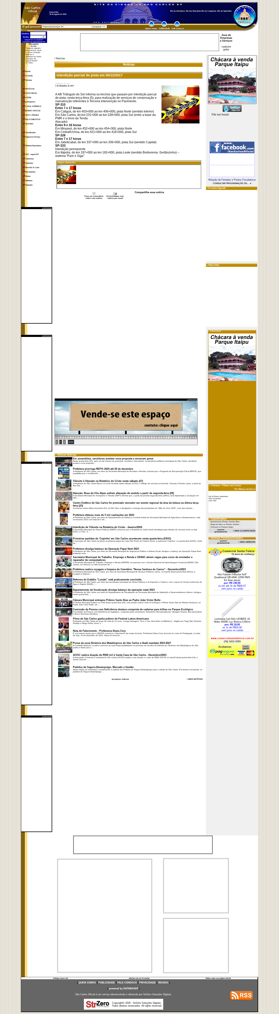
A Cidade (29, 76)
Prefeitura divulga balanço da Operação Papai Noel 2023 (106, 548)
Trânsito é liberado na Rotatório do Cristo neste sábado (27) (108, 481)
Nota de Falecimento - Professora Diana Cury (99, 630)
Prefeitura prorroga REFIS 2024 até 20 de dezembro (103, 468)
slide (71, 441)
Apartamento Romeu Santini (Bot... (225, 522)
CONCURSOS (31, 93)
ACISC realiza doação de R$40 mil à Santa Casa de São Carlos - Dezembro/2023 (119, 655)
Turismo (28, 80)
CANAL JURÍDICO (33, 106)
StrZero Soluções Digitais (157, 994)
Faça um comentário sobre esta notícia (93, 197)
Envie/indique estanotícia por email (115, 197)
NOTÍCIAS (30, 89)
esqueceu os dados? (34, 40)
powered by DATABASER (123, 988)
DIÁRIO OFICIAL (33, 111)
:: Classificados (217, 518)
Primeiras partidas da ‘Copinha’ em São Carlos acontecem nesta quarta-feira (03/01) (122, 538)
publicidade (47, 208)
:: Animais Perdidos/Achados (225, 538)
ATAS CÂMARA (32, 115)
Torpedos (29, 185)
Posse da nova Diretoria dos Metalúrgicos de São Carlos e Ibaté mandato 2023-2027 (122, 643)
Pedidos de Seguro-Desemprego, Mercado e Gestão (103, 667)
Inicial (27, 71)
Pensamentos (30, 172)
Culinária (29, 163)
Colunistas (29, 159)
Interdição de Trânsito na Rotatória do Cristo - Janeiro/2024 (107, 527)
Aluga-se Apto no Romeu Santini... (225, 524)
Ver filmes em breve (244, 489)
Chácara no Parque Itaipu (221, 527)
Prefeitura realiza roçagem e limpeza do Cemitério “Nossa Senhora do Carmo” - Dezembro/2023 (129, 569)
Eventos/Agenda (217, 188)
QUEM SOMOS (87, 982)
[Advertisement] (36, 266)
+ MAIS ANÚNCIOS (246, 542)
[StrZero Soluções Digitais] (97, 1006)
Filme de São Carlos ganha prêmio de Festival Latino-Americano (111, 618)
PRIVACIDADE (147, 982)
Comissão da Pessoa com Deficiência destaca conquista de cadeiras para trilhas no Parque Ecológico (133, 609)
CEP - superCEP (32, 154)
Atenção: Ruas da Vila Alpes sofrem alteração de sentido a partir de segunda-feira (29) (123, 493)
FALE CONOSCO (127, 982)
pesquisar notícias (120, 679)
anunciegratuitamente (220, 531)
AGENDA (29, 124)
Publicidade (215, 331)
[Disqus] (128, 250)
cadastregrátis (226, 48)
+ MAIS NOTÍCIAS (195, 679)
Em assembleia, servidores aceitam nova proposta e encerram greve (113, 458)
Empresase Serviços (226, 39)
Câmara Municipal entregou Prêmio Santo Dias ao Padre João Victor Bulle (116, 600)
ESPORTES (30, 102)
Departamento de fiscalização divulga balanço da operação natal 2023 (114, 589)
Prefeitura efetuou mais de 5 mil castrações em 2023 (103, 515)
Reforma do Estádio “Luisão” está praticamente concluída (107, 579)
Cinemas (215, 485)
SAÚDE (28, 97)
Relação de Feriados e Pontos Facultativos (232, 179)
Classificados (30, 132)
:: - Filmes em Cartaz (225, 485)
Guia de (226, 35)
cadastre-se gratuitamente (33, 42)
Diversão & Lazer (32, 167)
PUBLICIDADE (106, 982)
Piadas (28, 176)
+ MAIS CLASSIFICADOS (244, 531)
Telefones (28, 180)
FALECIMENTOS (32, 119)
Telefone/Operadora (33, 146)
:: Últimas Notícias (65, 454)
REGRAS (163, 982)
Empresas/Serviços (32, 137)
